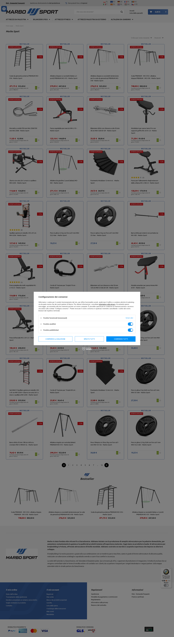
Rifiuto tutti (89, 339)
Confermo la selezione (55, 339)
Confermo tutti (121, 339)
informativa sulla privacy (107, 304)
